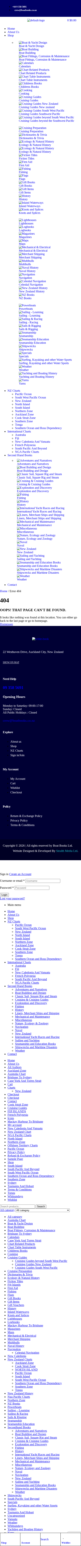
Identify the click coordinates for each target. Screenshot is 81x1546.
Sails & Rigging (17, 1417)
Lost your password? (12, 898)
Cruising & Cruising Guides (31, 999)
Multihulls (14, 1342)
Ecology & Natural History (24, 1277)
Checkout (13, 1094)
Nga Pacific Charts (19, 1396)
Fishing (19, 1006)
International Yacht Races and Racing (37, 1037)
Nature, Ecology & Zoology (32, 1023)
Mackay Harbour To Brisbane (25, 1121)
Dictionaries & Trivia (20, 1274)
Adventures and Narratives (31, 989)
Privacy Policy (16, 1152)
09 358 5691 (13, 687)
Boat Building (16, 1226)
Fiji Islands (14, 1284)
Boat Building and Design (30, 992)
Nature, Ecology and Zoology (33, 1468)
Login (4, 894)
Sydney (12, 1182)
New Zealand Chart (19, 1131)
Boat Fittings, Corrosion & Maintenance (31, 1230)
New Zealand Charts (20, 1359)
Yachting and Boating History (25, 1529)
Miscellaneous (23, 1020)
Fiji (17, 969)
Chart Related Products (21, 1243)
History (19, 1009)
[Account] (23, 1537)
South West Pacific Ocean (30, 928)
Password (7, 887)
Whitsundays (15, 1196)
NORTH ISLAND (26, 1369)
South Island (22, 938)
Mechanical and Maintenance (32, 1016)
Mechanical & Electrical (22, 1335)
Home (3, 591)
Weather (20, 1050)
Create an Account (20, 874)
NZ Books (14, 1403)
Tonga (19, 955)
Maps (11, 1332)
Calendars (13, 1237)
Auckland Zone (24, 945)
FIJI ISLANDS (17, 1111)
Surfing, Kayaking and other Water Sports (32, 1505)
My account (15, 1125)
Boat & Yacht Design (20, 1223)
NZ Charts (14, 921)
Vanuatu (12, 1519)
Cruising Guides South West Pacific (36, 1267)
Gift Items (13, 1301)
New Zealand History (20, 1393)
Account (25, 1542)
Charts (11, 1087)
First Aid (13, 1288)
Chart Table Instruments (22, 1247)
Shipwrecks (14, 1495)
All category (15, 1216)
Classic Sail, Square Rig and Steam (36, 996)
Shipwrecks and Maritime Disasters (36, 1047)
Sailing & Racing (18, 1413)
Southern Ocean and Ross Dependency (38, 958)
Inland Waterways (18, 1311)
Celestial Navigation (27, 1352)
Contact (12, 1054)
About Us (13, 914)
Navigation (21, 1026)
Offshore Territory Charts (23, 1145)
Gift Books (14, 1298)
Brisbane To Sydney (20, 1077)
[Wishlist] (63, 1537)
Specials (12, 1502)
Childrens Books (18, 1250)
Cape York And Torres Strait (24, 1080)
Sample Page (15, 1159)
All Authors (14, 1067)
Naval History (16, 1345)
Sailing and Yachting (27, 1040)
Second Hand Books (20, 986)
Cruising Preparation (20, 1271)
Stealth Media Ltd (66, 850)
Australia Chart (17, 1074)
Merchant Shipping (19, 1339)
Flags (11, 1294)
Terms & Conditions (20, 1189)
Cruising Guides (17, 1108)
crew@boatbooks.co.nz (19, 720)
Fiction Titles (15, 1281)
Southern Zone (24, 952)
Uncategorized (16, 1515)
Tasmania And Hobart (21, 1186)
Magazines (14, 1328)
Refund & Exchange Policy (24, 1155)
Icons (11, 1118)
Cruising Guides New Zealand (33, 1264)
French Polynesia (25, 975)
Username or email (12, 880)
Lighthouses (15, 1318)
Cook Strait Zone (25, 948)
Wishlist (66, 1542)
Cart (10, 1084)
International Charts (19, 962)
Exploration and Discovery (31, 1003)
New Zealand (23, 931)
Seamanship (15, 1420)
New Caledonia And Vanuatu (32, 972)
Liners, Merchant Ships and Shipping (37, 1013)
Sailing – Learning (19, 1410)
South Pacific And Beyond (31, 979)
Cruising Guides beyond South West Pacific (41, 1260)
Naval (18, 1030)
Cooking (13, 1254)
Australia (20, 965)
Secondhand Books (19, 1427)
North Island (22, 935)
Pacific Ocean (23, 924)
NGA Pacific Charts (27, 982)
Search (41, 1206)
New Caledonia (17, 1356)
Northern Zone (24, 941)
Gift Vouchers (16, 1305)
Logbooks (14, 1322)
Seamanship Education (21, 1424)
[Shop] (3, 1537)
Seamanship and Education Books (35, 1043)
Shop (4, 1542)
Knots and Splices (18, 1315)
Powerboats (14, 1407)
